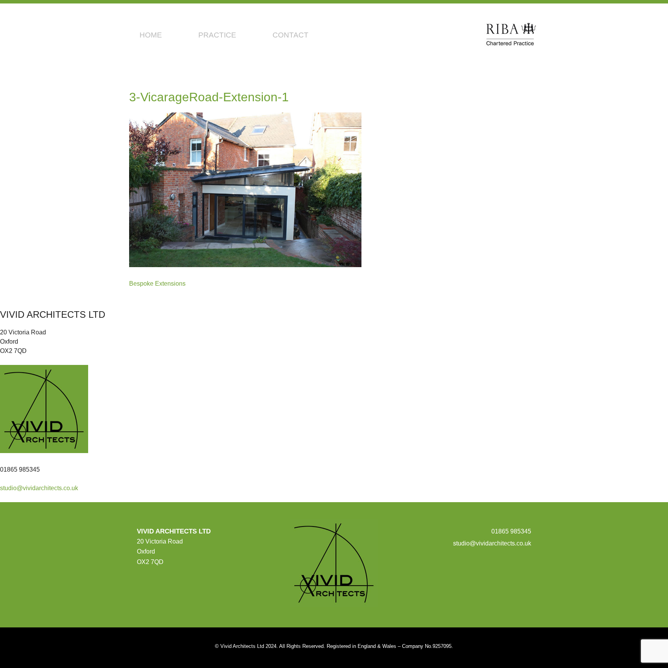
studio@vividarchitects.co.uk (39, 488)
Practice (217, 35)
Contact (290, 35)
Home (151, 35)
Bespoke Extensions (157, 283)
